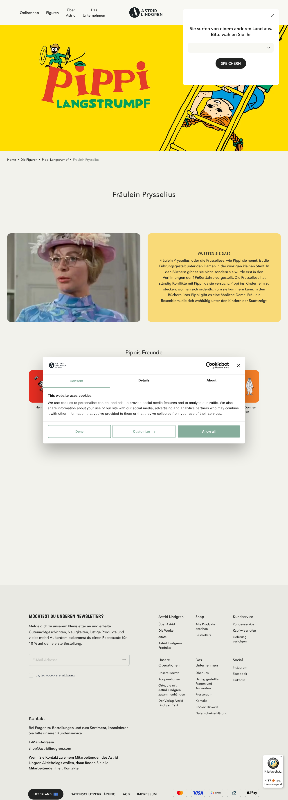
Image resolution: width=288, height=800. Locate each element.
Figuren (52, 12)
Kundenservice (243, 624)
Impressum (147, 794)
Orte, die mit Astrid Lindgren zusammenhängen (171, 689)
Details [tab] (144, 380)
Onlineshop (29, 12)
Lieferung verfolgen (240, 639)
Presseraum (204, 694)
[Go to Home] (146, 12)
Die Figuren (28, 160)
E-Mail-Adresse (41, 742)
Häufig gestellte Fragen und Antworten (207, 683)
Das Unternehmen (94, 13)
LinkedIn (239, 680)
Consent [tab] (76, 381)
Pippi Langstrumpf (55, 160)
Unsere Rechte (168, 673)
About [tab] (211, 380)
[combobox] (231, 48)
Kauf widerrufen (244, 630)
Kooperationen (169, 679)
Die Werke (165, 630)
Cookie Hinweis (207, 707)
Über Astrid (71, 13)
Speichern (231, 63)
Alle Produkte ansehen (205, 626)
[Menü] (281, 757)
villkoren (68, 675)
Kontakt (201, 701)
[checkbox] (31, 675)
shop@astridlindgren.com (50, 748)
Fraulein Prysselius (86, 160)
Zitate (162, 637)
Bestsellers (203, 635)
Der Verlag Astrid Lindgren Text (170, 703)
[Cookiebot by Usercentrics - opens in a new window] (209, 365)
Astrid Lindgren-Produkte (170, 645)
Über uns (202, 673)
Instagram (240, 667)
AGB (126, 794)
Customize (141, 431)
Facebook (240, 674)
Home (11, 160)
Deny (79, 431)
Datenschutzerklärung (209, 713)
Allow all (209, 431)
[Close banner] (238, 365)
